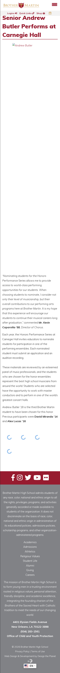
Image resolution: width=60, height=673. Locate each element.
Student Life (30, 560)
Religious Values (30, 556)
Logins (11, 13)
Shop (39, 13)
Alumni (30, 565)
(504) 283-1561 (30, 631)
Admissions (30, 546)
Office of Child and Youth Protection (30, 636)
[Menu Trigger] (54, 4)
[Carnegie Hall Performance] (9, 437)
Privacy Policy (22, 651)
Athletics (30, 551)
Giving (30, 570)
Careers (30, 574)
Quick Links (25, 13)
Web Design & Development (19, 656)
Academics (30, 542)
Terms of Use (38, 651)
